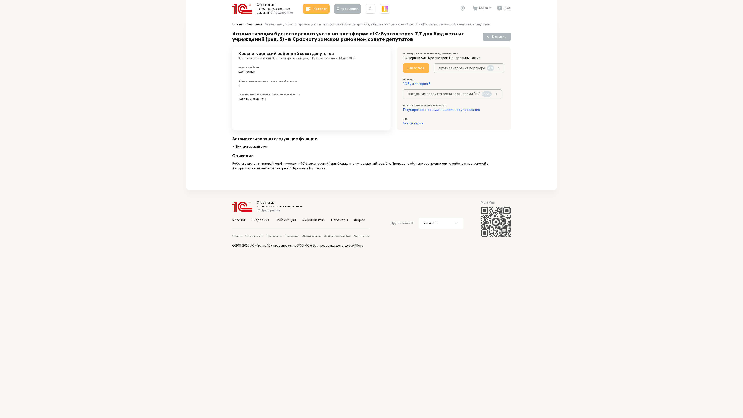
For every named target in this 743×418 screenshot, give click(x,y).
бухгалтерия (413, 123)
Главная (237, 24)
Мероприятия (313, 220)
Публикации (286, 220)
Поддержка (291, 236)
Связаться (416, 68)
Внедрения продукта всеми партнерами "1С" (449, 94)
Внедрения (254, 24)
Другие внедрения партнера (466, 68)
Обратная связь (311, 236)
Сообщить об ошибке (337, 236)
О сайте (237, 236)
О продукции (347, 9)
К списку (499, 37)
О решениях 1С (254, 236)
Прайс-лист (273, 236)
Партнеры (339, 220)
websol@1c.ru (354, 245)
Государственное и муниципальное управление (441, 110)
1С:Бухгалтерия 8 (417, 84)
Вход (507, 8)
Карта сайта (361, 236)
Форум (359, 220)
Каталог (238, 220)
